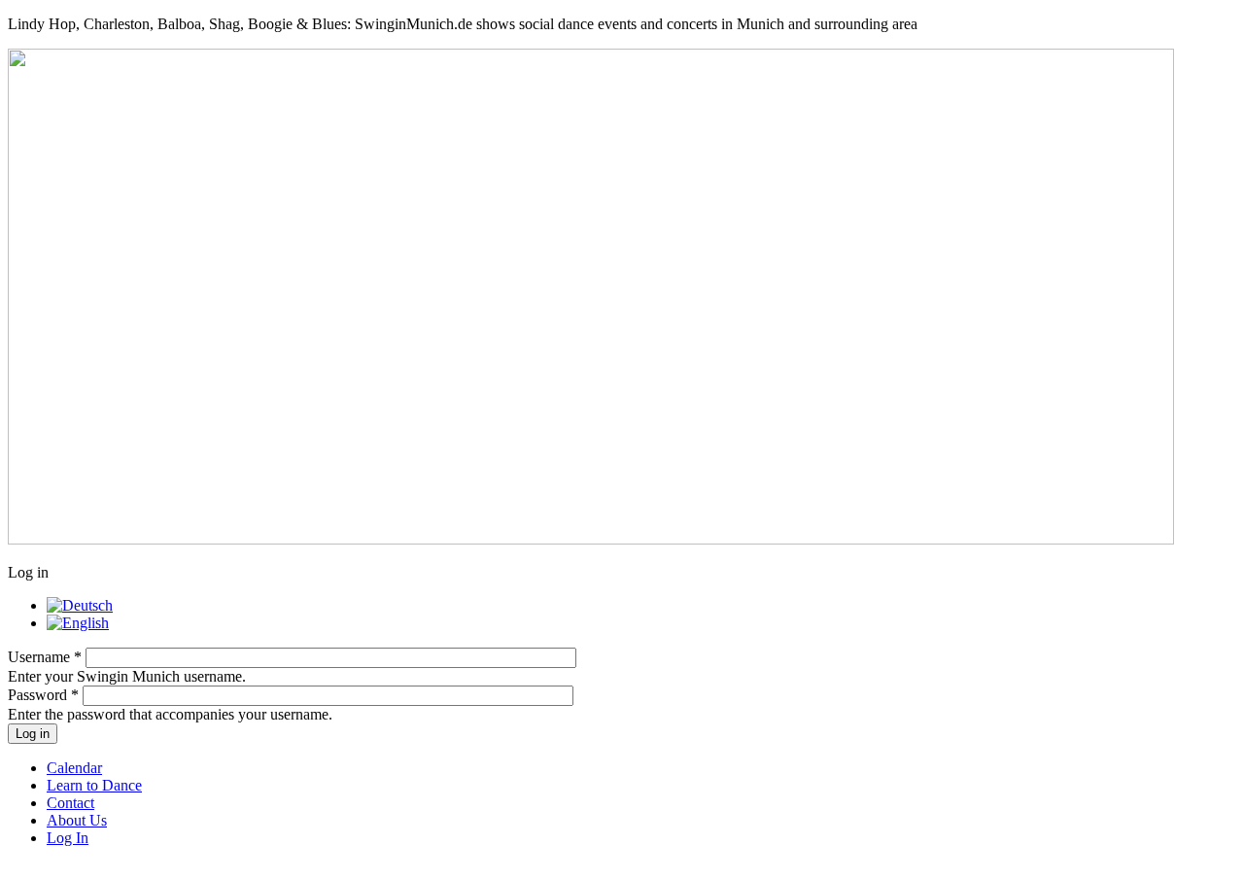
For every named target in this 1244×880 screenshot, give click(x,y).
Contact (70, 802)
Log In (67, 837)
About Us (77, 820)
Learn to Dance (94, 785)
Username (45, 657)
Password (43, 694)
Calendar (74, 767)
